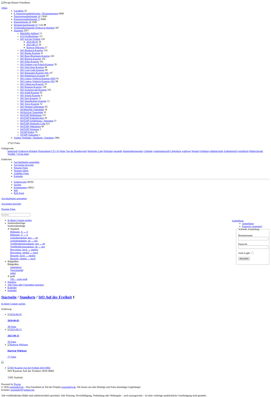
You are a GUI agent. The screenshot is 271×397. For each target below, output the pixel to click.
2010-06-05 (32, 42)
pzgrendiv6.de (16, 387)
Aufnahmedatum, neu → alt (24, 237)
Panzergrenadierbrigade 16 (27, 16)
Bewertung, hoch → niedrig (24, 249)
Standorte (18, 30)
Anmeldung (238, 220)
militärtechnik (216, 151)
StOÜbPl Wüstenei (29, 129)
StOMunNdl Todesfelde (32, 109)
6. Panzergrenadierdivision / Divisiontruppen (36, 13)
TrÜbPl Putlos (27, 132)
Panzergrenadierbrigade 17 (27, 19)
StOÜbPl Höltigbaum (31, 115)
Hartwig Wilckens (35, 47)
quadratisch (15, 267)
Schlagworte (20, 182)
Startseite (9, 297)
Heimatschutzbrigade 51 (26, 25)
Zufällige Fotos (21, 173)
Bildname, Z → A (19, 235)
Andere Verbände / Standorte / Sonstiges (34, 137)
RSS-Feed (19, 193)
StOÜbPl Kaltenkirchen (32, 118)
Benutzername (245, 235)
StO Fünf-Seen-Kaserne (32, 67)
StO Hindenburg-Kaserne (32, 75)
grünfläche (243, 151)
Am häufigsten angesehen (26, 162)
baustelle (118, 151)
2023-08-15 (32, 44)
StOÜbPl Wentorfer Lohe (32, 123)
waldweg (186, 151)
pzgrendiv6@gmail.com (22, 390)
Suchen (17, 184)
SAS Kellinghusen (29, 36)
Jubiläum (204, 151)
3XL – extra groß (18, 279)
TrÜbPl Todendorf (29, 135)
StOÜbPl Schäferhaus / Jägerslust (36, 120)
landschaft (13, 151)
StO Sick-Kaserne (29, 98)
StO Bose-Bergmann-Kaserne (35, 56)
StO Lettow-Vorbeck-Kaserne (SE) (37, 81)
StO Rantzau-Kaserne (31, 87)
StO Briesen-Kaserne (30, 58)
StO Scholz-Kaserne (30, 95)
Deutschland (44, 151)
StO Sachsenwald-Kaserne (33, 89)
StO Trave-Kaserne (29, 104)
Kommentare (20, 187)
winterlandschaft (161, 151)
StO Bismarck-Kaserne (31, 50)
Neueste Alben (21, 170)
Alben (4, 8)
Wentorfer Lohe (95, 151)
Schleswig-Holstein (27, 151)
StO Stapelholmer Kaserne (33, 101)
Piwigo (17, 384)
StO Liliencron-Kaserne (32, 84)
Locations (19, 10)
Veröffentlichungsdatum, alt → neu (27, 246)
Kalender (18, 176)
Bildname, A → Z (19, 232)
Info (16, 190)
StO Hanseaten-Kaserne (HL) (35, 73)
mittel (13, 273)
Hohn (62, 151)
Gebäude (148, 151)
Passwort (242, 244)
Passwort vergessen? (252, 226)
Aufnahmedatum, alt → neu (24, 240)
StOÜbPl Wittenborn (30, 126)
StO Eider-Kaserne (29, 61)
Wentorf (195, 151)
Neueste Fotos (21, 167)
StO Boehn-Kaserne (30, 53)
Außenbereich (231, 151)
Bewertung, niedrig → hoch (24, 252)
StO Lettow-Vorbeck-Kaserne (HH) (38, 78)
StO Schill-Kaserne (29, 92)
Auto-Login (244, 253)
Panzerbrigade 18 (22, 22)
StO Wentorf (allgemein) (32, 106)
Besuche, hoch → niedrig (22, 255)
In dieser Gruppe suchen (13, 303)
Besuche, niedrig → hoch (22, 258)
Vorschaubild (16, 270)
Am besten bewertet (24, 165)
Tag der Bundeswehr (76, 151)
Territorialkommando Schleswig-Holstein (34, 27)
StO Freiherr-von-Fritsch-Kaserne (36, 64)
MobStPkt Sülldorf (29, 33)
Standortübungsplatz (133, 151)
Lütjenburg (175, 151)
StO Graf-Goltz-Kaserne (32, 70)
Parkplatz (108, 151)
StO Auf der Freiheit (30, 39)
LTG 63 (55, 151)
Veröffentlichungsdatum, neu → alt (27, 243)
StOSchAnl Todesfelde (31, 112)
